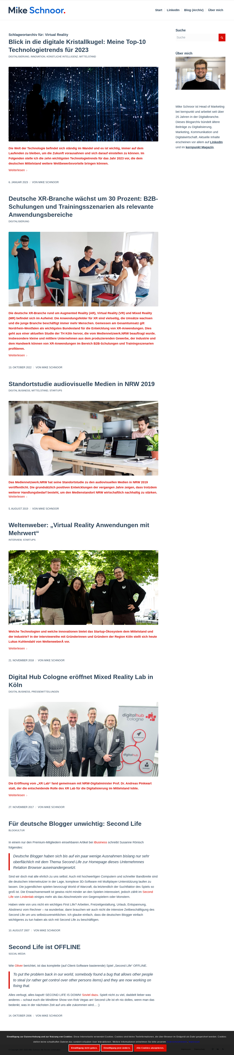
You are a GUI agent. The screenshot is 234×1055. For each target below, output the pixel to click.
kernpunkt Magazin (200, 147)
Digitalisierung (19, 56)
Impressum (194, 1041)
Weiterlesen (17, 170)
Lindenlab (27, 897)
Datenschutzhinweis (177, 1041)
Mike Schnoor (48, 182)
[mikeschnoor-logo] (37, 10)
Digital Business (19, 390)
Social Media (17, 953)
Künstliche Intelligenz (62, 56)
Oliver (19, 965)
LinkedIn (216, 142)
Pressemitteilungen (45, 691)
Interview (15, 539)
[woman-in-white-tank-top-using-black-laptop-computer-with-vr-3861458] (83, 438)
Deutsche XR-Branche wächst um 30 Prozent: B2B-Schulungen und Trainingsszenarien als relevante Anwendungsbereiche (83, 206)
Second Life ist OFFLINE (45, 946)
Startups (56, 390)
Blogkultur (17, 830)
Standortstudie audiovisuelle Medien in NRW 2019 (82, 383)
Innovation (38, 56)
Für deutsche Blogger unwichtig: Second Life (75, 823)
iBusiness (100, 842)
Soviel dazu (90, 995)
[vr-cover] (83, 269)
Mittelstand (87, 56)
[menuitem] (158, 10)
